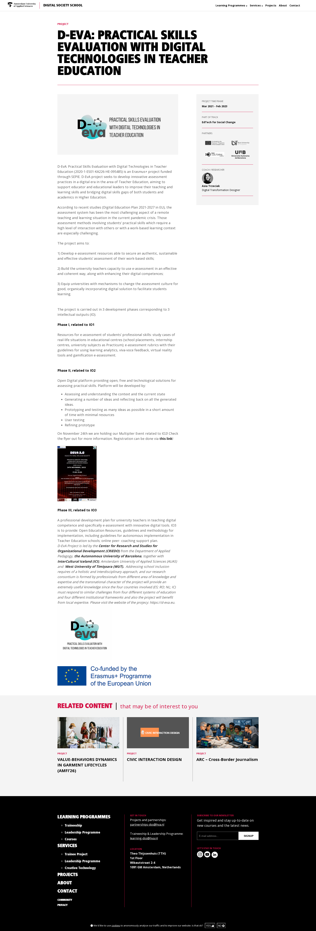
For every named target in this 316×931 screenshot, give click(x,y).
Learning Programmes (230, 5)
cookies (116, 925)
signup (248, 835)
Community (64, 900)
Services (255, 5)
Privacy (62, 905)
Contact (294, 5)
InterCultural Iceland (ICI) (78, 561)
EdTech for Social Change (219, 122)
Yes (209, 925)
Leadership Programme (82, 833)
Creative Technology (80, 869)
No (220, 925)
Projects (270, 5)
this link (165, 438)
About (283, 5)
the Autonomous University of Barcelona (107, 556)
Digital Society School (62, 5)
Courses (71, 840)
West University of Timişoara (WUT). (95, 566)
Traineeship (73, 826)
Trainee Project (76, 855)
